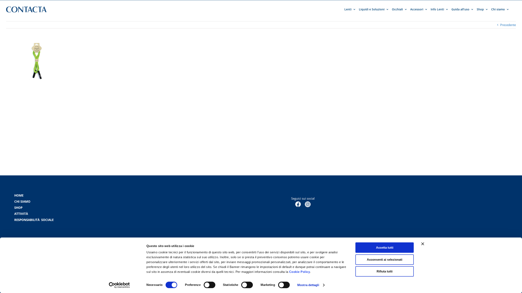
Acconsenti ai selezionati (384, 259)
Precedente (508, 25)
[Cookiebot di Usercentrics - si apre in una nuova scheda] (119, 285)
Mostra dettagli (308, 285)
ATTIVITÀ (21, 214)
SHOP (18, 208)
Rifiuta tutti (385, 271)
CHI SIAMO (22, 201)
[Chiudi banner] (422, 243)
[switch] (209, 285)
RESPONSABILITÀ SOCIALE (34, 220)
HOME (18, 195)
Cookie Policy (299, 271)
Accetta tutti (384, 247)
